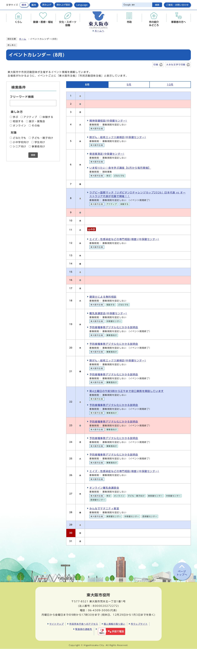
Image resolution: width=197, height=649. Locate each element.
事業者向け (38, 146)
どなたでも (19, 138)
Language (82, 5)
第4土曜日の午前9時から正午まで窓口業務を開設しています (126, 391)
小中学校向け (21, 142)
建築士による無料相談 (103, 297)
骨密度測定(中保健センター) (106, 154)
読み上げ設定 (63, 5)
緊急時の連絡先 (83, 629)
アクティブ (30, 117)
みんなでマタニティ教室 (104, 508)
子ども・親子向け (42, 138)
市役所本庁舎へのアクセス (83, 624)
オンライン (19, 125)
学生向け (39, 142)
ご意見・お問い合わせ (177, 5)
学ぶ (15, 117)
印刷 (155, 64)
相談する (18, 121)
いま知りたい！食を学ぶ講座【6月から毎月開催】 (120, 168)
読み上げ (46, 5)
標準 (24, 5)
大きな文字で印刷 (175, 64)
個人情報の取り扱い (114, 624)
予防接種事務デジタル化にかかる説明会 (113, 327)
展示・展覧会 (37, 121)
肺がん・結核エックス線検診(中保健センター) (117, 137)
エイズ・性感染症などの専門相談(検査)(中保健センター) (124, 239)
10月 (170, 84)
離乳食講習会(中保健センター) (108, 313)
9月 (129, 84)
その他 (36, 125)
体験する (47, 117)
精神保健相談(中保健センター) (108, 120)
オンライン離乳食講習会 (104, 488)
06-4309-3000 (98, 610)
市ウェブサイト (139, 624)
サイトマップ (56, 624)
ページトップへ (182, 573)
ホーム (22, 39)
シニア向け (19, 146)
